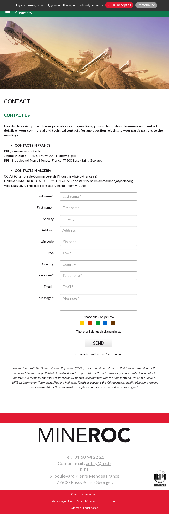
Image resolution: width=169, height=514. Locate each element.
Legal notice (90, 507)
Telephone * (45, 275)
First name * (45, 207)
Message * (46, 298)
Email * (49, 286)
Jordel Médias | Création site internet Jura (92, 501)
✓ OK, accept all (119, 5)
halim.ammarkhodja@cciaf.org (111, 181)
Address (48, 230)
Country (48, 264)
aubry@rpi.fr (68, 156)
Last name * (45, 196)
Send (98, 342)
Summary (23, 12)
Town (50, 253)
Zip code (47, 241)
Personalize (146, 5)
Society (48, 219)
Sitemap (76, 507)
